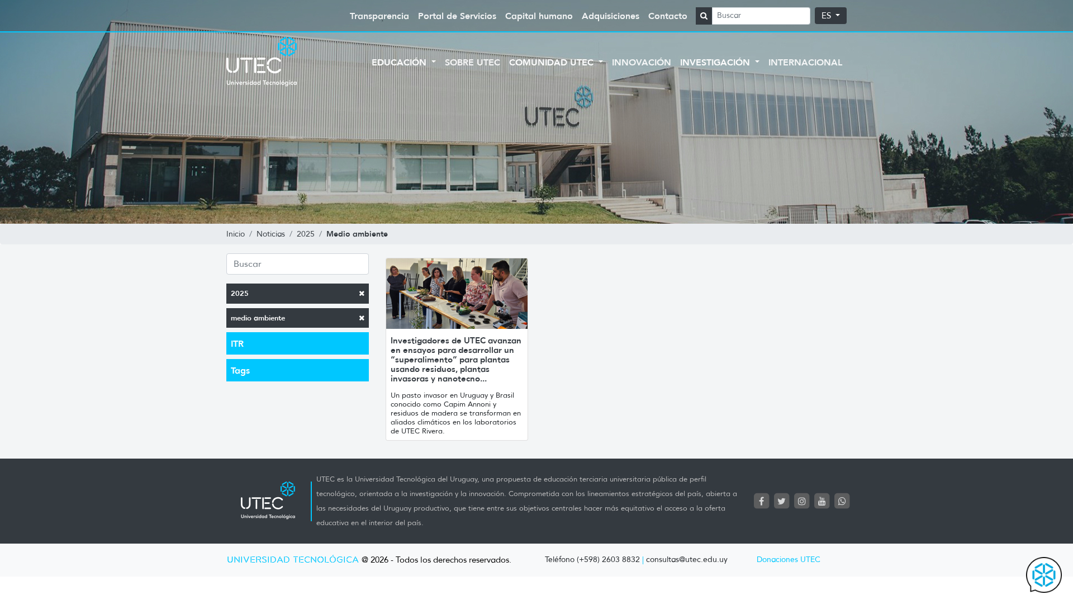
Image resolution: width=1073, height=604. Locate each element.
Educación (400, 62)
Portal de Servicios (457, 15)
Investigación (716, 62)
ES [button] (827, 16)
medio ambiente (258, 318)
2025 (240, 293)
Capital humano (539, 15)
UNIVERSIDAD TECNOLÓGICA (293, 560)
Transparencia (379, 15)
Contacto (667, 15)
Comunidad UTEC (552, 62)
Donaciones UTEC (788, 559)
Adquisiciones (610, 15)
